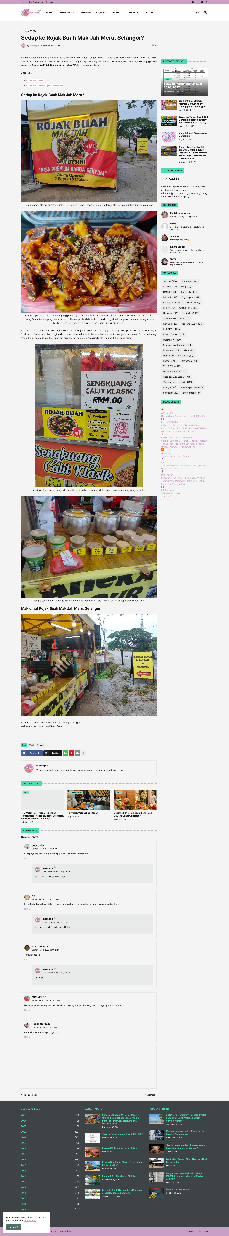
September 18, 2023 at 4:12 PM (45, 899)
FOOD (32, 31)
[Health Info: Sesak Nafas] (156, 1193)
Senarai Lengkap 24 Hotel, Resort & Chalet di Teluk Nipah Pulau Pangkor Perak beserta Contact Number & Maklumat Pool (193, 153)
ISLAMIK (190, 313)
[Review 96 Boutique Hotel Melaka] (92, 1152)
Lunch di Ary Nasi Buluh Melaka (119, 1176)
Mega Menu (67, 12)
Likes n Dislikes (173, 334)
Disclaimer (203, 1231)
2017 (50, 1159)
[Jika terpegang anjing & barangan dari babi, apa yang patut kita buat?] (156, 1149)
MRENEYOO (39, 997)
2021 (50, 1137)
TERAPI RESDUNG (170, 493)
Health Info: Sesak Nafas (179, 1189)
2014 (50, 1176)
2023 (50, 1126)
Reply (27, 858)
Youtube (169, 382)
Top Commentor (36, 2)
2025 (50, 1115)
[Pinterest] (71, 753)
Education (170, 297)
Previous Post (30, 1094)
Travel (115, 12)
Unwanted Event (174, 371)
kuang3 (169, 387)
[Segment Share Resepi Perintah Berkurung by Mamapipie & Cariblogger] (169, 105)
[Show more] (83, 753)
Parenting (185, 355)
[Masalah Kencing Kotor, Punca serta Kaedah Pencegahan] (156, 1135)
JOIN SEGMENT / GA (176, 318)
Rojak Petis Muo (35, 80)
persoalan (170, 392)
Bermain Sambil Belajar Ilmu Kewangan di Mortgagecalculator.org (122, 1191)
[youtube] (202, 2)
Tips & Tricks (172, 366)
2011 (50, 1193)
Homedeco (170, 313)
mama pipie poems (192, 387)
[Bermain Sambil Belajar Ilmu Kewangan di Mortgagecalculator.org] (92, 1194)
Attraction (189, 281)
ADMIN (149, 12)
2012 (50, 1187)
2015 (50, 1170)
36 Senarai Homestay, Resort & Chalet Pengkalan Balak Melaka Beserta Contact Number (186, 1118)
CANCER (169, 292)
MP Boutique (167, 490)
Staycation (189, 361)
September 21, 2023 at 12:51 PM (46, 1000)
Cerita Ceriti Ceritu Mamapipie (176, 437)
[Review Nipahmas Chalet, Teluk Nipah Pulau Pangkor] (92, 1166)
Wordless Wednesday (176, 376)
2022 (50, 1131)
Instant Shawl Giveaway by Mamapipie (193, 134)
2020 (50, 1142)
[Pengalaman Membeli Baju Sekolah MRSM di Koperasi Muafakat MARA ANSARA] (156, 1177)
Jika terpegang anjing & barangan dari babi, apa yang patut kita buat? (186, 1146)
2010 (50, 1198)
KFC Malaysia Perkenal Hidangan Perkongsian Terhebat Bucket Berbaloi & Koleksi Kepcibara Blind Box (42, 815)
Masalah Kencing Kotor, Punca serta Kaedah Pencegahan (185, 1132)
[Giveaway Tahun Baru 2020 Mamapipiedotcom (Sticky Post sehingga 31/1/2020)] (169, 121)
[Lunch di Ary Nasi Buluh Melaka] (92, 1180)
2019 (50, 1148)
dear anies (38, 845)
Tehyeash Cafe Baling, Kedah (82, 812)
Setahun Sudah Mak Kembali (175, 456)
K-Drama (86, 12)
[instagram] (207, 2)
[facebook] (193, 2)
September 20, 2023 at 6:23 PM (56, 872)
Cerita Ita (166, 453)
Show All (166, 496)
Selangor (41, 745)
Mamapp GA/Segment (177, 345)
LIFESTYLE (172, 329)
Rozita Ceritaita (41, 1023)
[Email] (77, 753)
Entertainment (173, 302)
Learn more (30, 1220)
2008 (50, 1209)
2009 (50, 1204)
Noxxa (168, 355)
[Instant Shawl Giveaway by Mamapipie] (169, 137)
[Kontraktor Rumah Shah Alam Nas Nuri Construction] (156, 1163)
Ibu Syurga (166, 462)
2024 (50, 1120)
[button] (197, 12)
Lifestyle (132, 12)
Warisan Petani (41, 946)
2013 (50, 1181)
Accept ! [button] (13, 1227)
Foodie (100, 12)
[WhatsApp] (65, 753)
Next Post (150, 1094)
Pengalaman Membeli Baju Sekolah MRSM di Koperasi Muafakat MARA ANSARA (184, 1176)
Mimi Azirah (167, 474)
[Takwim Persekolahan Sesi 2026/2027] (92, 1138)
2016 (50, 1165)
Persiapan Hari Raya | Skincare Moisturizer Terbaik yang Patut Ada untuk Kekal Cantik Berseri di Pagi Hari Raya (183, 481)
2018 (50, 1154)
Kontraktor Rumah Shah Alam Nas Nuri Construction (186, 1160)
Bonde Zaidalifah (169, 422)
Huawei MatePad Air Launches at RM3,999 (183, 416)
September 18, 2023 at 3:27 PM (45, 849)
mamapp (42, 765)
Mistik (188, 350)
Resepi (169, 361)
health (186, 382)
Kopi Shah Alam (191, 323)
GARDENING (188, 308)
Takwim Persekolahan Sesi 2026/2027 (122, 1134)
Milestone (171, 350)
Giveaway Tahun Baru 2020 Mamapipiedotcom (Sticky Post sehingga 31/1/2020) (193, 120)
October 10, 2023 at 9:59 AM (44, 1027)
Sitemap (49, 2)
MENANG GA (172, 339)
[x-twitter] (197, 2)
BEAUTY (170, 286)
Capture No (189, 292)
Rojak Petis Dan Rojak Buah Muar (44, 85)
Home (23, 2)
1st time (170, 281)
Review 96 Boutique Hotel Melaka (119, 1148)
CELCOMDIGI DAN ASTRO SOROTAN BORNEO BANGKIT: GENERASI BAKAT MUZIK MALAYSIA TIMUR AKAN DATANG (184, 428)
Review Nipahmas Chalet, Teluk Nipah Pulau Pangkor (122, 1163)
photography (191, 392)
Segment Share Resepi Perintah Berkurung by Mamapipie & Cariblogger (192, 104)
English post (190, 297)
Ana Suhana (167, 412)
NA (34, 896)
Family (169, 308)
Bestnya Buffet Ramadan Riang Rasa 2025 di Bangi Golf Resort (133, 814)
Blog (186, 286)
